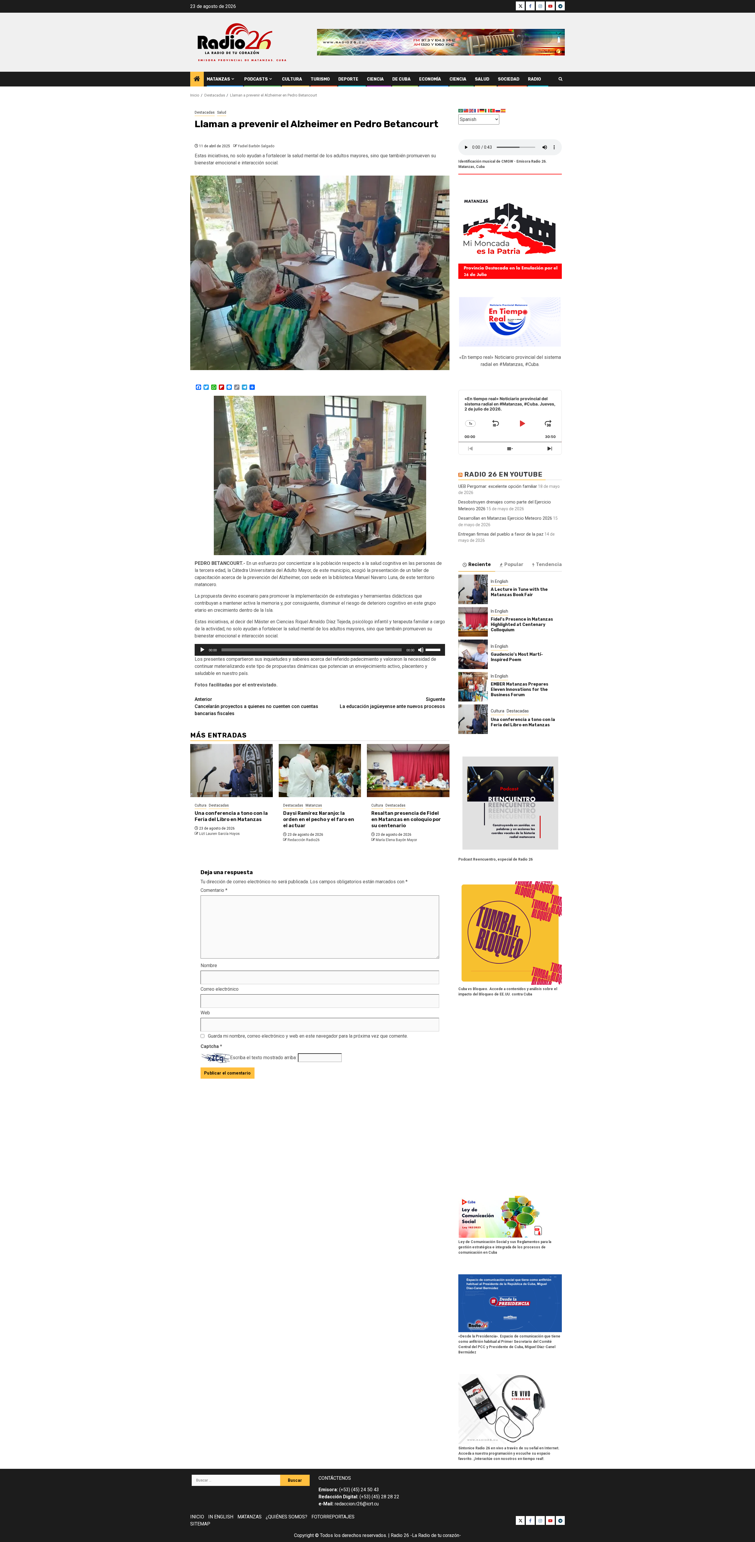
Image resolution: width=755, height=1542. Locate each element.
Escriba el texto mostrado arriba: (263, 1057)
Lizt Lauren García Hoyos (219, 834)
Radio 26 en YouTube (503, 474)
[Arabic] (461, 110)
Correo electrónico (220, 989)
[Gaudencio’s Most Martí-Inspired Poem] (473, 654)
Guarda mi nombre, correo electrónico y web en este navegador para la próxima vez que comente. (308, 1036)
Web (205, 1013)
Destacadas (205, 112)
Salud (482, 79)
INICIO (197, 1517)
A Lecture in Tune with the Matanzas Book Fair (519, 592)
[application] (320, 650)
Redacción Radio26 (304, 840)
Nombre (209, 965)
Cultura (292, 79)
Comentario (214, 890)
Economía (430, 79)
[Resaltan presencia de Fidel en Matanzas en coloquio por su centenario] (408, 770)
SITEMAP (200, 1524)
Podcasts (256, 79)
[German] (482, 110)
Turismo (320, 79)
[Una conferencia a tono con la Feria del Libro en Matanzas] (231, 770)
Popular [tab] (513, 564)
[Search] (560, 79)
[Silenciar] (421, 650)
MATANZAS (249, 1517)
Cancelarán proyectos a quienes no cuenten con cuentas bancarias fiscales (256, 706)
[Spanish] (503, 110)
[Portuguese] (492, 110)
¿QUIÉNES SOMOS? (286, 1517)
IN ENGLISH (220, 1517)
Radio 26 (400, 1535)
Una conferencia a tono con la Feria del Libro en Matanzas (231, 816)
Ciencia (375, 79)
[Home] (197, 79)
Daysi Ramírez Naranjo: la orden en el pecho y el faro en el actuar (318, 819)
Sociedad (508, 79)
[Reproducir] (202, 650)
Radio (534, 79)
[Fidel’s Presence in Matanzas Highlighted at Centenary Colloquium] (473, 622)
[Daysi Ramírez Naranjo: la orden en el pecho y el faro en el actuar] (320, 770)
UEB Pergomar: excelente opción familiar (497, 486)
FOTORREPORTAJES (332, 1517)
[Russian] (498, 110)
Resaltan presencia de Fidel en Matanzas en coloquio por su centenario (406, 819)
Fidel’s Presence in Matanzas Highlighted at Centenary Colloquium (522, 624)
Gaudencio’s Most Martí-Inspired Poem (517, 657)
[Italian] (487, 110)
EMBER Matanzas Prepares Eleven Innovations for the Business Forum (519, 689)
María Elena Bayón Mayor (396, 840)
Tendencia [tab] (549, 564)
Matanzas (218, 79)
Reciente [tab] (479, 564)
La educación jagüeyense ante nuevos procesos (392, 702)
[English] (471, 110)
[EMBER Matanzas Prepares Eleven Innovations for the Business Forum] (473, 686)
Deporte (348, 79)
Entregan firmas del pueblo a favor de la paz (501, 534)
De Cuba (401, 79)
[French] (477, 110)
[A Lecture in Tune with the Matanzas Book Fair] (473, 589)
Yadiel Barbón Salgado (256, 146)
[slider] (434, 649)
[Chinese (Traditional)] (466, 110)
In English (499, 581)
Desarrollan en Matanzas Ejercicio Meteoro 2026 (505, 518)
